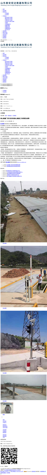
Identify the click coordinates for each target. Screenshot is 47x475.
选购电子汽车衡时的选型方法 (13, 174)
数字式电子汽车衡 (8, 17)
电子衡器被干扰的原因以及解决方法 (14, 176)
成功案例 (4, 30)
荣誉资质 (4, 35)
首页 (4, 9)
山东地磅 (18, 470)
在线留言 (4, 36)
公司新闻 (7, 13)
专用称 (6, 22)
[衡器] (6, 413)
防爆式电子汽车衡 (8, 20)
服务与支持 (5, 32)
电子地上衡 (7, 29)
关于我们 (4, 10)
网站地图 (4, 436)
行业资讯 (7, 14)
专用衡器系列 (8, 24)
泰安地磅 (14, 470)
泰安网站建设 (3, 472)
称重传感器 (7, 25)
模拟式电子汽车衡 (8, 18)
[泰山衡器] (23, 399)
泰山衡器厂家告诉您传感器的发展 (13, 164)
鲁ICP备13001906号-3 (4, 471)
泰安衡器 (10, 470)
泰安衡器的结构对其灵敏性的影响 (13, 166)
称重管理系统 (8, 28)
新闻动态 (4, 11)
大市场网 (8, 472)
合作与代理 (5, 33)
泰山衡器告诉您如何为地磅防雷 (13, 173)
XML (4, 437)
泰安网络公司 (43, 471)
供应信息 (4, 434)
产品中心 (4, 60)
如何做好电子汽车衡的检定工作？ (13, 170)
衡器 (4, 414)
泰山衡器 (4, 243)
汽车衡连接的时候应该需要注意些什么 (15, 172)
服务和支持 (5, 426)
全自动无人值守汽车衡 (9, 21)
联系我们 (4, 37)
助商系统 (33, 471)
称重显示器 (7, 26)
